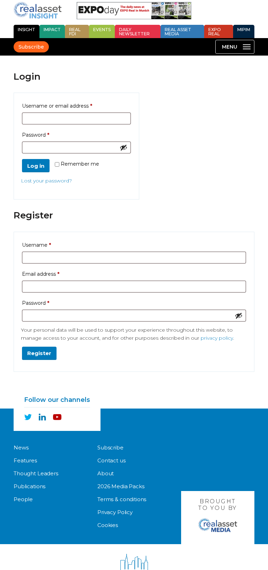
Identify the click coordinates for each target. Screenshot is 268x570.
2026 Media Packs (120, 486)
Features (25, 460)
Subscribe (31, 47)
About (105, 473)
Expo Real (214, 31)
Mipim (243, 29)
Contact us (111, 460)
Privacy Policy (115, 512)
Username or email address (68, 105)
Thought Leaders (36, 473)
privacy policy (217, 338)
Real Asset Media (178, 31)
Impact (52, 29)
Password (46, 134)
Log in (35, 166)
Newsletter (134, 31)
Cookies (107, 525)
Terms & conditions (121, 499)
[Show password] (123, 147)
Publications (29, 486)
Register (39, 353)
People (23, 499)
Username (47, 244)
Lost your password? (46, 181)
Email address (51, 273)
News (21, 447)
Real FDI (75, 31)
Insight (26, 29)
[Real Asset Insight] (37, 10)
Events (102, 29)
